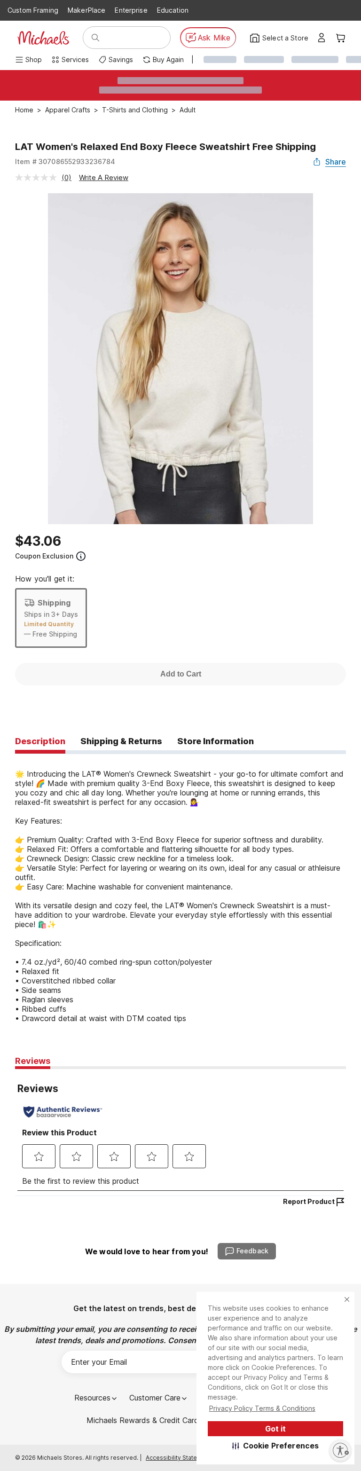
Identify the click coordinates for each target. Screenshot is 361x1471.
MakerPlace (86, 10)
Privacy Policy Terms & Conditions (262, 1408)
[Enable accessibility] (340, 1450)
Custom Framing (33, 10)
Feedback (252, 1251)
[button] (275, 1445)
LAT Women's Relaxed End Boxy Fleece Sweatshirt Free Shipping (165, 146)
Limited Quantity (49, 624)
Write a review (103, 177)
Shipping (54, 602)
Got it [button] (275, 1428)
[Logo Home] (43, 37)
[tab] (40, 741)
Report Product (309, 1201)
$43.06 (38, 541)
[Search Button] (95, 37)
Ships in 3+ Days (51, 614)
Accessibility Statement (178, 1457)
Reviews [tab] (32, 1061)
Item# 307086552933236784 (65, 161)
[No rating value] (38, 177)
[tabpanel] (180, 888)
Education (172, 10)
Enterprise (131, 10)
